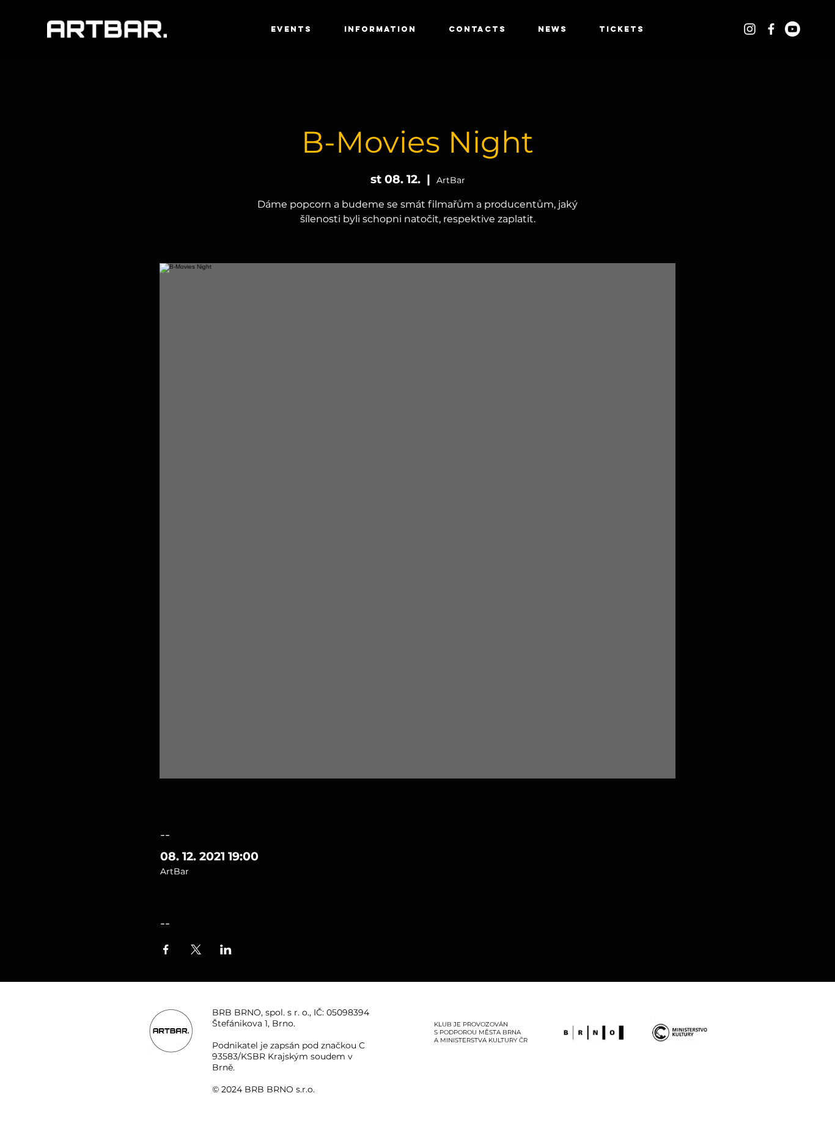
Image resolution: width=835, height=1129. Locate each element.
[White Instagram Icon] (749, 29)
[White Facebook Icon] (771, 29)
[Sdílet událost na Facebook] (166, 949)
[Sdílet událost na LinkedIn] (226, 949)
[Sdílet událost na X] (196, 949)
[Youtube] (792, 29)
